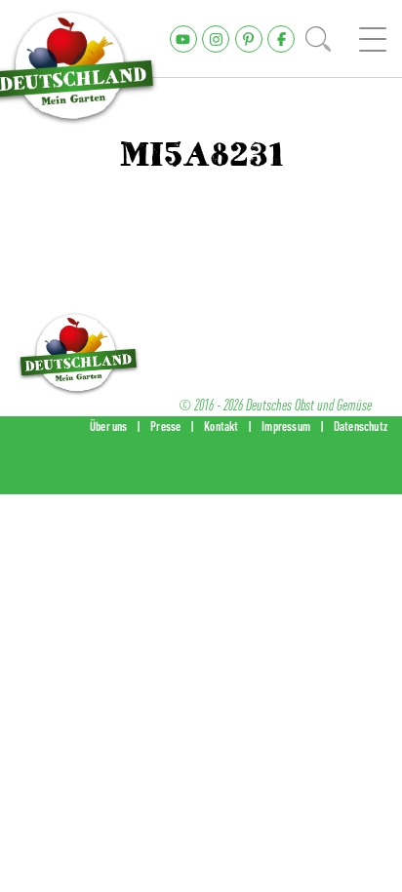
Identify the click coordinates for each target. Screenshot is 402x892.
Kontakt (221, 426)
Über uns (109, 426)
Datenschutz (360, 426)
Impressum (285, 426)
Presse (165, 426)
